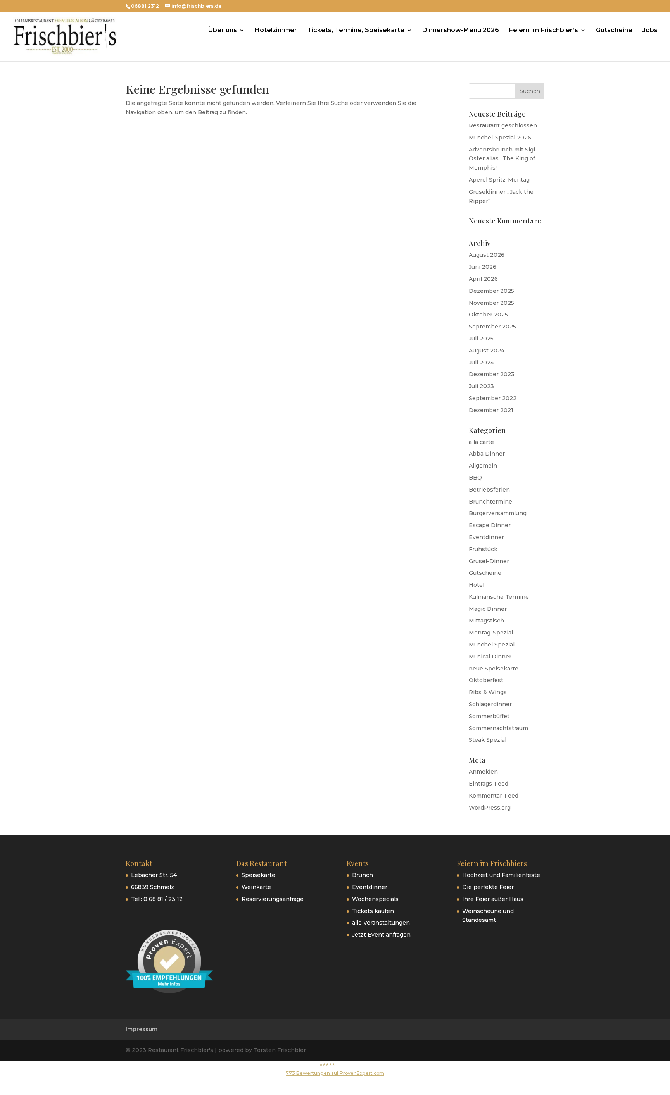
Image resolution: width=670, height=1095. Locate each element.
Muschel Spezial (492, 644)
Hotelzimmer (276, 31)
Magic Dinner (488, 608)
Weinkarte (256, 887)
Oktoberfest (486, 680)
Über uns (222, 31)
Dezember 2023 (492, 374)
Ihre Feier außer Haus (492, 899)
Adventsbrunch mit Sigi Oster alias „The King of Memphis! (502, 159)
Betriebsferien (489, 489)
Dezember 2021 (491, 410)
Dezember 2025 (491, 290)
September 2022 (492, 398)
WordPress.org (490, 807)
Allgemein (483, 465)
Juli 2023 (481, 386)
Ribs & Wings (488, 692)
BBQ (475, 477)
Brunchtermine (490, 501)
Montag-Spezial (491, 632)
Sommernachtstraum (498, 728)
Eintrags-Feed (488, 783)
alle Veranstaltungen (381, 922)
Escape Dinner (490, 525)
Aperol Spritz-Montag (499, 179)
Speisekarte (258, 875)
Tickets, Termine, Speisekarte (355, 31)
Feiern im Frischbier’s (543, 31)
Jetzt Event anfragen (381, 934)
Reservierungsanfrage (273, 899)
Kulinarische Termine (499, 596)
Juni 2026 (482, 266)
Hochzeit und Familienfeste (501, 875)
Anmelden (483, 771)
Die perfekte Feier (488, 887)
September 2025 (492, 326)
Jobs (650, 31)
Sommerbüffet (489, 716)
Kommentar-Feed (493, 795)
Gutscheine (614, 31)
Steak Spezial (487, 739)
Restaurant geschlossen (503, 125)
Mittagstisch (486, 620)
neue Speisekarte (493, 668)
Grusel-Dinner (489, 561)
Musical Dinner (490, 656)
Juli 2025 (481, 338)
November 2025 (491, 302)
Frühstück (483, 549)
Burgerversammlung (498, 513)
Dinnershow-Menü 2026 (460, 31)
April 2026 (483, 278)
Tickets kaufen (373, 911)
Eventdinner (486, 537)
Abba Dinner (487, 453)
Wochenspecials (375, 899)
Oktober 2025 (488, 314)
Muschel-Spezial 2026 (500, 137)
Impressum (141, 1029)
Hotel (476, 584)
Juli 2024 (481, 362)
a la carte (481, 441)
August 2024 (486, 350)
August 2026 (486, 254)
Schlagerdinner (490, 704)
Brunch (362, 875)
